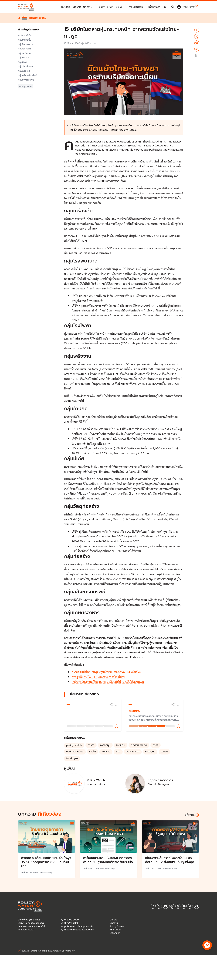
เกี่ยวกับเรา (154, 7)
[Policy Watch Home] (26, 7)
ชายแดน (120, 745)
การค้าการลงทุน (46, 872)
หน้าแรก (65, 7)
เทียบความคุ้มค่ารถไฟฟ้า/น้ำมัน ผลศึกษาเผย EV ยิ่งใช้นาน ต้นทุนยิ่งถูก (169, 859)
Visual (119, 7)
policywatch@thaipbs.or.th (78, 926)
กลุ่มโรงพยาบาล (26, 44)
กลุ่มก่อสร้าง (24, 71)
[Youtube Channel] (165, 906)
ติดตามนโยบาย (139, 745)
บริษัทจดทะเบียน (75, 752)
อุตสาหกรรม (132, 752)
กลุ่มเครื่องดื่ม (24, 40)
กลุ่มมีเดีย (22, 62)
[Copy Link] (196, 49)
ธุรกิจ (155, 745)
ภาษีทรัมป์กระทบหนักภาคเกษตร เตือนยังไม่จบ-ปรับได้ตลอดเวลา (108, 681)
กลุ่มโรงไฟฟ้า (24, 48)
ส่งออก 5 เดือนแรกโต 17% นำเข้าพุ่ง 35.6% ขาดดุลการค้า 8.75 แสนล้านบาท (46, 861)
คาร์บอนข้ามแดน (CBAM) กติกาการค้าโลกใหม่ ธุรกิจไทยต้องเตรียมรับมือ (108, 859)
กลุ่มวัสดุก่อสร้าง (26, 66)
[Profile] (179, 7)
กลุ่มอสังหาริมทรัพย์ (27, 75)
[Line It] (196, 42)
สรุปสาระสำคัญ (25, 35)
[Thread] (171, 906)
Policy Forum (105, 7)
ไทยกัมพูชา (72, 758)
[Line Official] (184, 906)
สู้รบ (118, 752)
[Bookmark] (116, 704)
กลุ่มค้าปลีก (23, 57)
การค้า (91, 745)
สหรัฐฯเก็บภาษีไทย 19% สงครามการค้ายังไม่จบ (98, 676)
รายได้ (92, 752)
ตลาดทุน (134, 710)
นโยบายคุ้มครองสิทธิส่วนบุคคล (79, 929)
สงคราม (106, 752)
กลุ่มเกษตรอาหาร (26, 79)
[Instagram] (177, 906)
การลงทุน (105, 745)
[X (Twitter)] (159, 906)
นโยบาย (76, 7)
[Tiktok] (190, 906)
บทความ (114, 923)
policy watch (74, 745)
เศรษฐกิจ (150, 752)
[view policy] (116, 726)
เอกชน (164, 752)
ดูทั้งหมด (190, 815)
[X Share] (196, 36)
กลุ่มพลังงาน (24, 53)
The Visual (115, 929)
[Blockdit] (196, 906)
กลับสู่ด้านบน (25, 86)
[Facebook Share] (196, 30)
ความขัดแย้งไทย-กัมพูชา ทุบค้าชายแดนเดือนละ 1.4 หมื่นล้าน (106, 672)
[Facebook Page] (153, 906)
